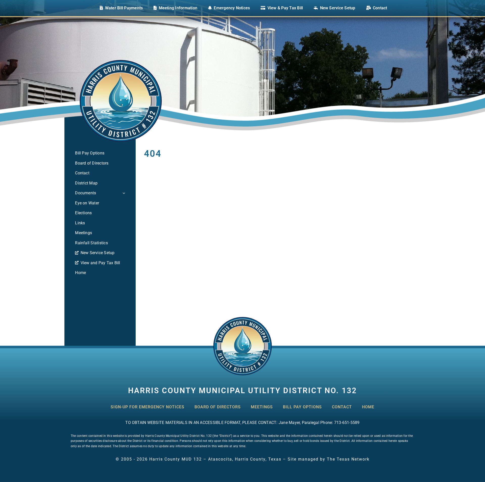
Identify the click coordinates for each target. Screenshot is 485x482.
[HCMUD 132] (242, 318)
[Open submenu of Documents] (122, 193)
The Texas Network (348, 459)
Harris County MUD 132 (175, 459)
